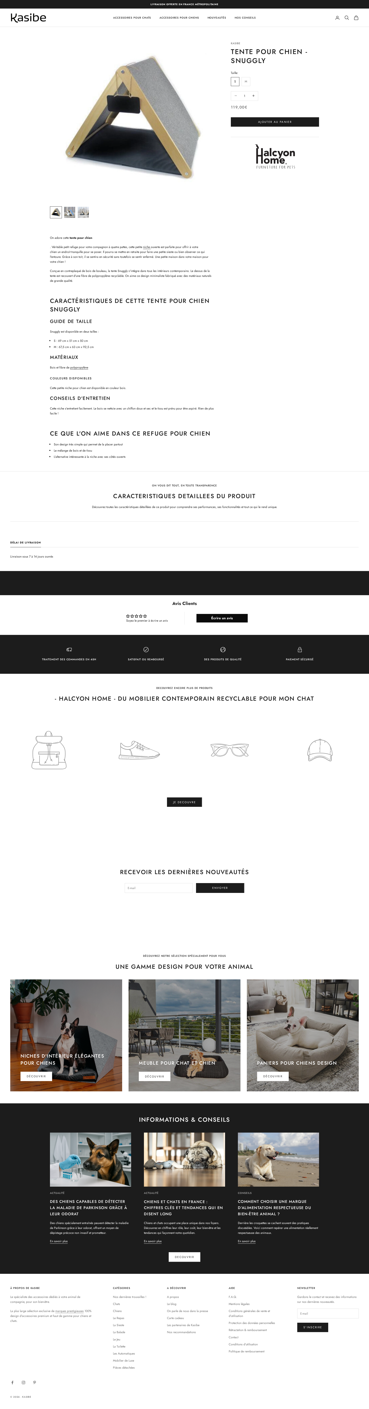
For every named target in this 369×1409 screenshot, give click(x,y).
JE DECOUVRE (184, 802)
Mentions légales (239, 1304)
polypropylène (79, 367)
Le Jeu (116, 1339)
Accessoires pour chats (132, 18)
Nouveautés (217, 18)
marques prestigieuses (69, 1311)
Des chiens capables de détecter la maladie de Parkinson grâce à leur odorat (88, 1208)
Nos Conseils (245, 18)
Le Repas (118, 1318)
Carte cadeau (175, 1318)
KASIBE (235, 43)
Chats (116, 1304)
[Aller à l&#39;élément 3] (83, 212)
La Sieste (118, 1325)
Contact (233, 1337)
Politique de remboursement (246, 1351)
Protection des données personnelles (252, 1323)
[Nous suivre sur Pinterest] (34, 1382)
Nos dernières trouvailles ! (129, 1297)
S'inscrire (312, 1327)
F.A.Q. (233, 1297)
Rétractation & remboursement (248, 1330)
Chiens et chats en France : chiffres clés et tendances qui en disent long (183, 1208)
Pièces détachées (124, 1367)
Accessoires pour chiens (179, 18)
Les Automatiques (124, 1353)
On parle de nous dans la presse (187, 1311)
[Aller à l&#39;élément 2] (70, 212)
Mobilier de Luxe (123, 1360)
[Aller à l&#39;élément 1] (56, 212)
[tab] (25, 543)
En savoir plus (59, 1241)
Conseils (245, 1193)
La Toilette (119, 1346)
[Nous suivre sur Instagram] (23, 1382)
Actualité (57, 1193)
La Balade (119, 1332)
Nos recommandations (181, 1332)
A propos (173, 1297)
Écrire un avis (222, 618)
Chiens (117, 1311)
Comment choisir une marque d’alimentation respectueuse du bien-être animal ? (274, 1208)
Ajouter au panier (275, 122)
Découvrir (36, 1076)
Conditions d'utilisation (243, 1344)
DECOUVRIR (184, 1257)
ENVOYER (220, 888)
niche (147, 247)
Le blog (171, 1304)
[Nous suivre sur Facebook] (12, 1382)
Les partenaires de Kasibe (183, 1325)
